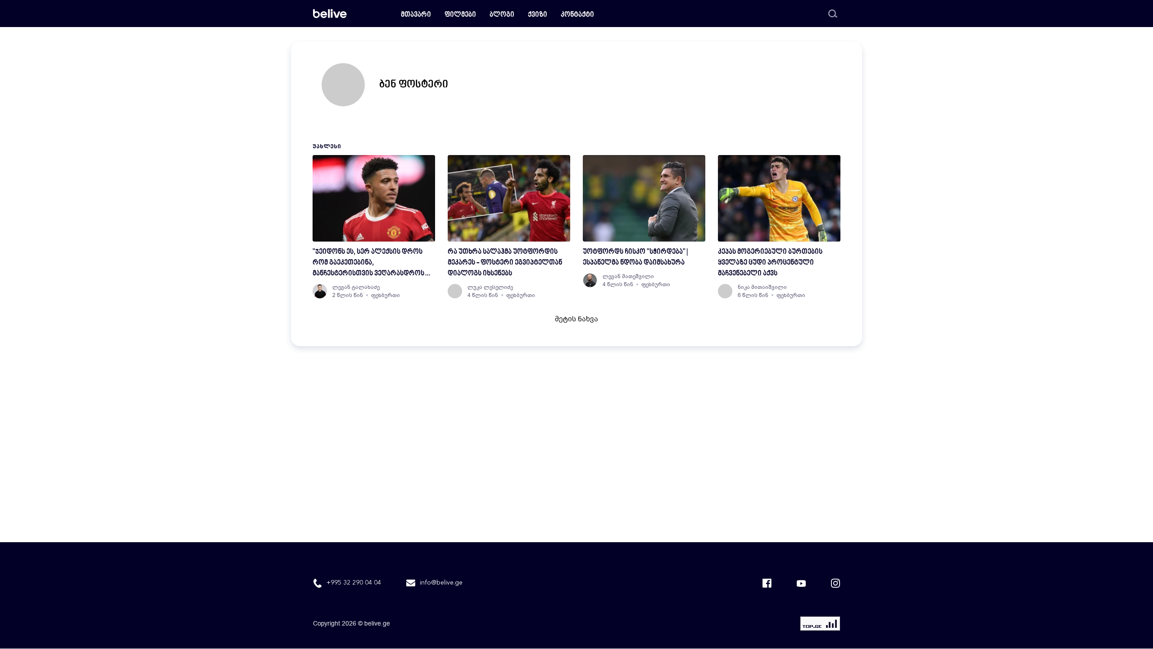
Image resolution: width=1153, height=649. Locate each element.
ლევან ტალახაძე (356, 287)
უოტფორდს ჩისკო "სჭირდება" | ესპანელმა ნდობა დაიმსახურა (635, 257)
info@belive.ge (441, 583)
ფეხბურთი (385, 295)
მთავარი (416, 15)
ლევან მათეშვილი (628, 276)
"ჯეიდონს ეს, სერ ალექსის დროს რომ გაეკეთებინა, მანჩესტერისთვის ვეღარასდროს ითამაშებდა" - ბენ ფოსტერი (368, 263)
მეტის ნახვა (576, 319)
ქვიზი (537, 15)
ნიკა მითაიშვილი (762, 287)
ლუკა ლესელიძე (490, 287)
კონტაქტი (577, 15)
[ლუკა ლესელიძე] (455, 291)
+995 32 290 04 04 (354, 583)
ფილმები (460, 15)
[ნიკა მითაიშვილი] (725, 291)
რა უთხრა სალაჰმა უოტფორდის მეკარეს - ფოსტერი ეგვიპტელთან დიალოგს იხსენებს (505, 263)
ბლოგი (502, 15)
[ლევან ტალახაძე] (320, 291)
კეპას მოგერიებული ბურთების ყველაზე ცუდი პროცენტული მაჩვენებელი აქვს (770, 263)
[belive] (330, 13)
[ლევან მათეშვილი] (590, 280)
